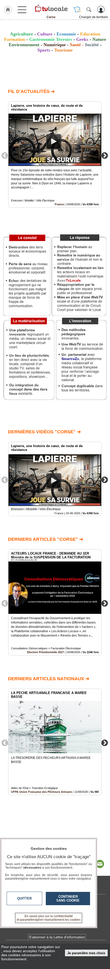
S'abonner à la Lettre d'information (57, 937)
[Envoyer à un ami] (100, 864)
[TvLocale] (51, 8)
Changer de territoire (93, 17)
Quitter (24, 898)
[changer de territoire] (77, 9)
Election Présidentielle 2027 (45, 652)
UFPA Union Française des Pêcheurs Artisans (41, 791)
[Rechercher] (89, 9)
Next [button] (104, 155)
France (59, 204)
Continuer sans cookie (68, 898)
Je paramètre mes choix (86, 953)
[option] (55, 154)
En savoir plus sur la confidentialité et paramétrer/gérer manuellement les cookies (49, 918)
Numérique (54, 44)
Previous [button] (5, 155)
